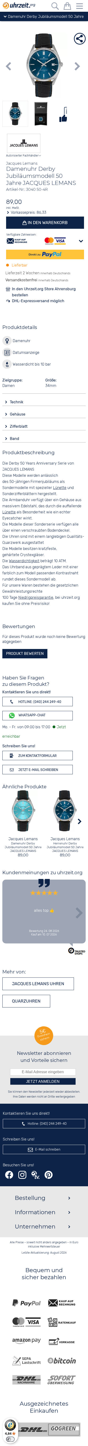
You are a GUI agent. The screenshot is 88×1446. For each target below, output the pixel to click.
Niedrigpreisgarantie (35, 597)
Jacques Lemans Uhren (38, 983)
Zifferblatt (19, 426)
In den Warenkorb (47, 222)
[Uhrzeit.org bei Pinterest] (48, 1175)
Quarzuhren (26, 1001)
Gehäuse (18, 414)
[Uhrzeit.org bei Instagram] (22, 1175)
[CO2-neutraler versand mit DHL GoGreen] (47, 1430)
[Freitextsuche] (55, 7)
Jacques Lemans (23, 839)
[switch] (10, 1439)
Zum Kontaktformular (37, 756)
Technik (17, 402)
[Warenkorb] (67, 7)
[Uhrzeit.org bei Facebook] (9, 1175)
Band (15, 438)
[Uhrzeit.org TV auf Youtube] (35, 1175)
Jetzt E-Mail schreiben (38, 770)
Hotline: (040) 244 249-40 (39, 702)
